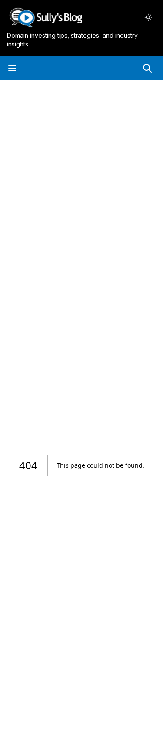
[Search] (147, 68)
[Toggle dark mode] (148, 17)
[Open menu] (12, 68)
